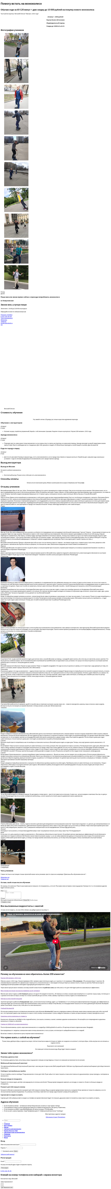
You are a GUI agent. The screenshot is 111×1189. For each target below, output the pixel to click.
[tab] (55, 978)
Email (3, 1161)
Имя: (2, 891)
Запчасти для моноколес (12, 1129)
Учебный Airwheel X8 (7, 1008)
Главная (7, 1124)
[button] (6, 315)
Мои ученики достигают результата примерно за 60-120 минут (20, 990)
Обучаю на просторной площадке (11, 998)
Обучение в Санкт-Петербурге (55, 1117)
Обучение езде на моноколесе (14, 1132)
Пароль (3, 1148)
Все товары (8, 1125)
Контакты (7, 1136)
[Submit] (5, 1122)
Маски (6, 1127)
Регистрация (4, 1167)
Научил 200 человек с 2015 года (11, 978)
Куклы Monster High (11, 1130)
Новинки (7, 1134)
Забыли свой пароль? (7, 1154)
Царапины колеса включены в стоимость (14, 1016)
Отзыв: (3, 898)
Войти (15, 1151)
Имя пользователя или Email (10, 1144)
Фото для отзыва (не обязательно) (12, 900)
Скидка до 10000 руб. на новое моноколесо (14, 1024)
